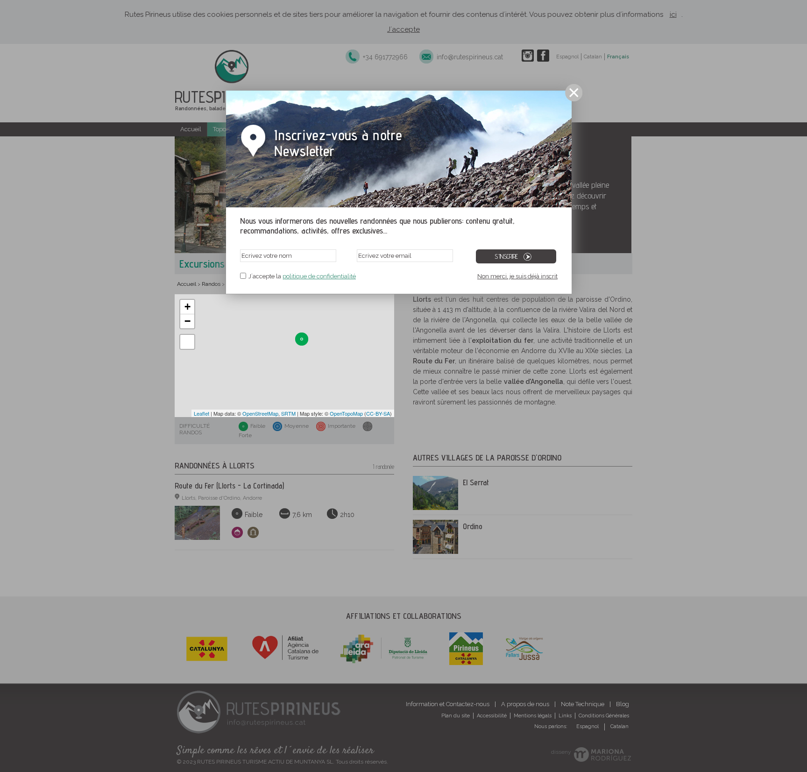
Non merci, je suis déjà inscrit (517, 276)
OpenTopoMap (346, 413)
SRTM (288, 413)
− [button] (187, 321)
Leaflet (201, 413)
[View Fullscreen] (187, 342)
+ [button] (187, 306)
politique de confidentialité (319, 276)
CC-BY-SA (378, 413)
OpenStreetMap (260, 413)
